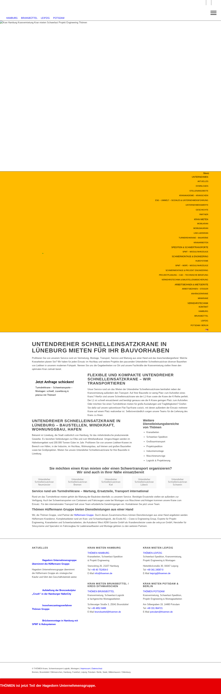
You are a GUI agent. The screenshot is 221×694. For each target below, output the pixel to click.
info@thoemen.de (103, 573)
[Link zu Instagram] (203, 2)
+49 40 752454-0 (99, 569)
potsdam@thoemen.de (161, 612)
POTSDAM (58, 18)
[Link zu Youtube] (208, 2)
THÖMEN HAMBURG (98, 553)
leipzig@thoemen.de (160, 573)
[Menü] (212, 13)
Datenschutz (97, 668)
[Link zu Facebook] (214, 2)
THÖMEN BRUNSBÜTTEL (101, 591)
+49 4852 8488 (98, 608)
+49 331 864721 (155, 608)
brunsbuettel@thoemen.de (108, 612)
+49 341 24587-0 (155, 569)
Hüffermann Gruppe (84, 515)
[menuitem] (130, 195)
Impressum (85, 668)
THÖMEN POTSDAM (154, 591)
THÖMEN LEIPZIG (152, 553)
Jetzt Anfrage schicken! (54, 382)
